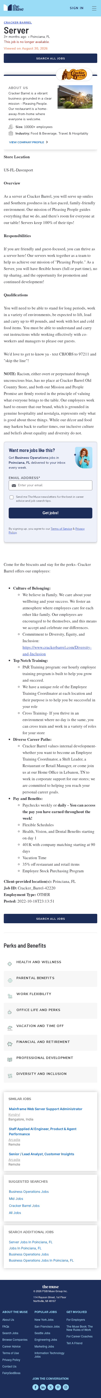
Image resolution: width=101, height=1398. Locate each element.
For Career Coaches (79, 1336)
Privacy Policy (11, 1360)
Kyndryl (14, 1114)
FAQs (5, 1326)
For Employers (75, 1319)
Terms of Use (10, 1353)
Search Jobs (10, 1333)
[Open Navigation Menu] (94, 8)
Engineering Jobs (46, 1339)
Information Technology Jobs (49, 1354)
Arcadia (14, 1140)
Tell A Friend (74, 1343)
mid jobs (16, 1199)
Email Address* (24, 478)
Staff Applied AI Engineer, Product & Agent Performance (42, 1131)
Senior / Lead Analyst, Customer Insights (41, 1154)
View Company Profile (26, 142)
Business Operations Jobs (29, 1254)
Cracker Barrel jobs (24, 1206)
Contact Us (9, 1366)
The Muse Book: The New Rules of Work (79, 1328)
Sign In (77, 8)
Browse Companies (14, 1339)
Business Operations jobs (29, 1191)
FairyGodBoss (11, 1373)
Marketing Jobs (44, 1346)
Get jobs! (50, 513)
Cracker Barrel (18, 22)
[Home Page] (16, 8)
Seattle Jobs (42, 1333)
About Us (8, 1319)
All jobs (15, 1213)
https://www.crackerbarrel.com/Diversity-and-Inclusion (57, 651)
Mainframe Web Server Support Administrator (45, 1109)
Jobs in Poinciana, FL (25, 1248)
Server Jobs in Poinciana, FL (31, 1242)
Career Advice (11, 1346)
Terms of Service (61, 529)
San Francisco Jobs (47, 1326)
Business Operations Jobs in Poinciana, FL (41, 1260)
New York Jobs (44, 1319)
